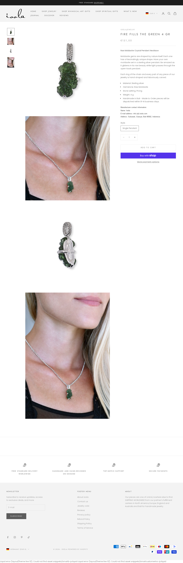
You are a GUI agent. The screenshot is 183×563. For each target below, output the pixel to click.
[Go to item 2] (11, 41)
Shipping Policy (84, 523)
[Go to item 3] (11, 51)
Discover (49, 15)
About (128, 491)
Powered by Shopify (78, 549)
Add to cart (148, 147)
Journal (35, 15)
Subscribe (16, 516)
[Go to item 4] (11, 62)
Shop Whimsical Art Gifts (76, 11)
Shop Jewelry (49, 11)
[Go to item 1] (11, 31)
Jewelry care (83, 506)
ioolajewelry (128, 29)
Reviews (64, 15)
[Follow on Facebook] (7, 537)
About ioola (82, 497)
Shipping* (99, 3)
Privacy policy (83, 514)
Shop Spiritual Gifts (107, 11)
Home (33, 11)
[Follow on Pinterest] (21, 537)
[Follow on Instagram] (14, 537)
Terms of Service (85, 528)
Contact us (82, 501)
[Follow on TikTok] (28, 537)
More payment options (148, 161)
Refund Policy (83, 519)
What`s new (130, 11)
